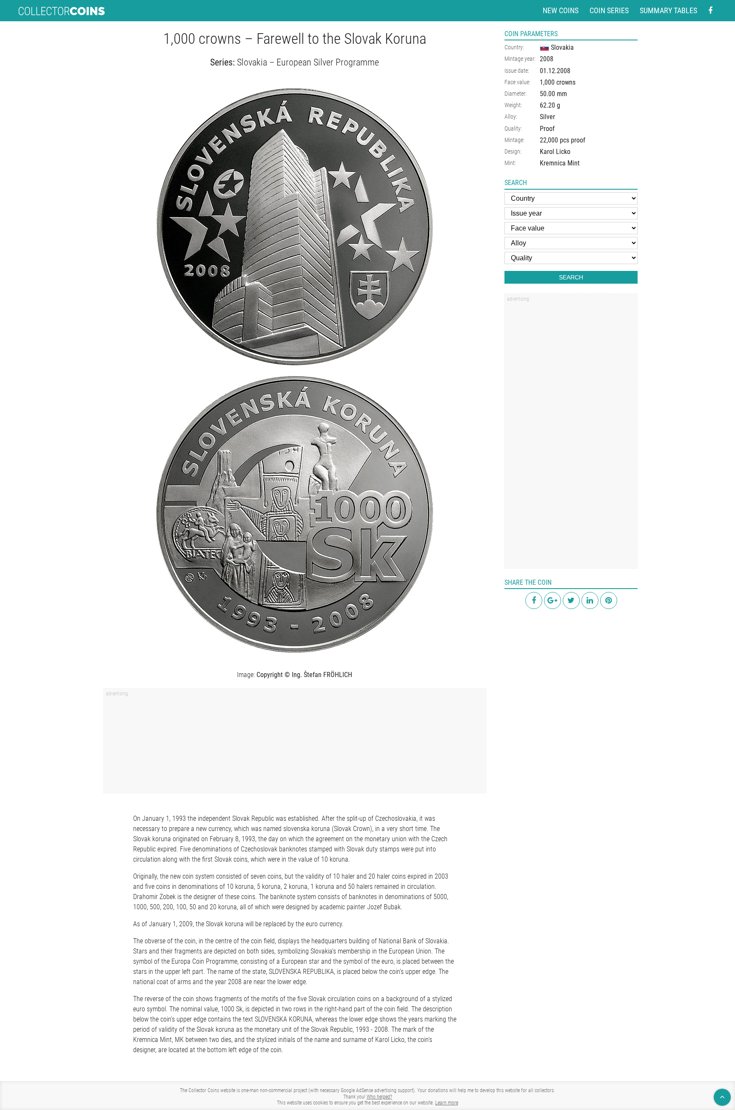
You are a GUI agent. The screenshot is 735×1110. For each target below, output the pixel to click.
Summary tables (668, 10)
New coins (560, 10)
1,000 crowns (557, 82)
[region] (295, 743)
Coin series (609, 10)
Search (571, 277)
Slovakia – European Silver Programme (308, 62)
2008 (546, 59)
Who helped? (379, 1097)
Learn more (446, 1103)
